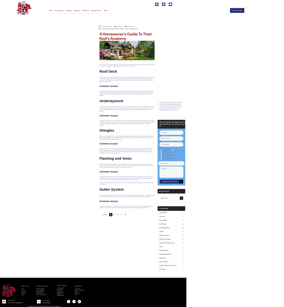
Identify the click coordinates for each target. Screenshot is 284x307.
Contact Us (24, 291)
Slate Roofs (171, 258)
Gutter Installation (40, 290)
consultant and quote (170, 181)
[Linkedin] (121, 214)
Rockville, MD (60, 289)
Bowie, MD (59, 294)
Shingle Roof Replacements (131, 28)
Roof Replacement (40, 288)
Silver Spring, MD (60, 288)
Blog (22, 294)
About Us (23, 290)
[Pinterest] (125, 214)
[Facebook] (114, 214)
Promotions (77, 293)
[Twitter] (118, 214)
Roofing (102, 28)
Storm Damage (171, 261)
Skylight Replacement (171, 254)
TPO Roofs (171, 269)
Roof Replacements (171, 227)
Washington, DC (60, 292)
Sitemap (77, 291)
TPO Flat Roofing (40, 293)
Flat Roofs (171, 216)
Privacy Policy (78, 288)
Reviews (23, 293)
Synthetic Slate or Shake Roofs (171, 265)
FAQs (76, 294)
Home (22, 288)
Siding (171, 246)
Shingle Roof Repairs (119, 28)
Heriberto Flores (108, 26)
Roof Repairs (171, 224)
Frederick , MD (60, 295)
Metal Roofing (171, 220)
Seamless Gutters (109, 28)
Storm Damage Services (41, 294)
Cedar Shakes (171, 212)
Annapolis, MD (60, 291)
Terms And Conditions (80, 290)
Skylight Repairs (171, 250)
